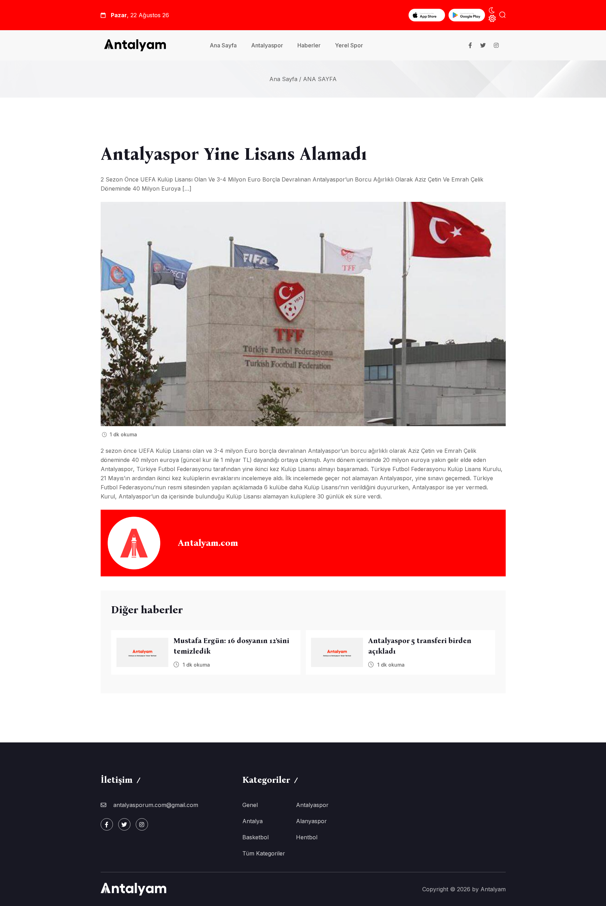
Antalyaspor (267, 45)
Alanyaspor (311, 821)
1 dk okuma (122, 434)
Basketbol (255, 837)
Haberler (309, 45)
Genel (250, 804)
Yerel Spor (349, 45)
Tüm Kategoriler (263, 853)
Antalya (252, 821)
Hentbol (306, 837)
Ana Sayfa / (285, 78)
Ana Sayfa (223, 45)
